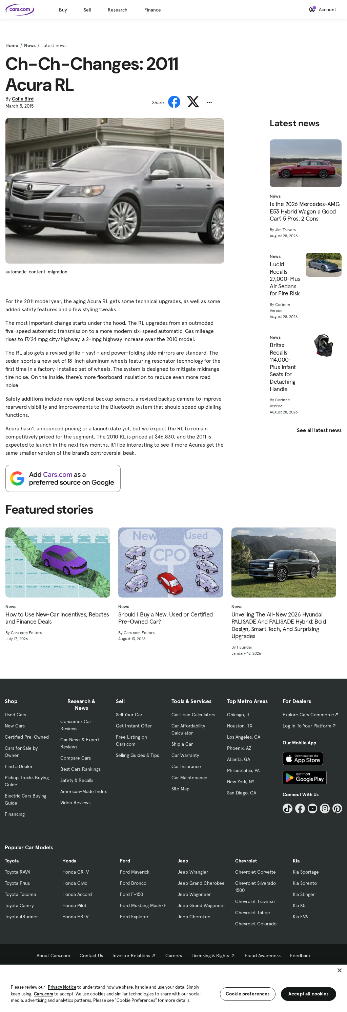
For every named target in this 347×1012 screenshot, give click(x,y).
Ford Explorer (134, 917)
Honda (69, 861)
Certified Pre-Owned (27, 737)
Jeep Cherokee (194, 917)
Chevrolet (246, 861)
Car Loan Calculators (193, 715)
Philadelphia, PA (243, 770)
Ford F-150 (131, 894)
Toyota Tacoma (20, 894)
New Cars (15, 726)
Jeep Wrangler (193, 872)
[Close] (339, 970)
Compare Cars (75, 758)
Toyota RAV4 (17, 872)
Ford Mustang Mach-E (143, 905)
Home (11, 45)
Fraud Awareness (263, 955)
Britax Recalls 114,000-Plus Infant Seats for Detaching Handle (283, 366)
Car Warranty (185, 755)
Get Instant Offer (134, 726)
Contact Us (91, 955)
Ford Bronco (133, 883)
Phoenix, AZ (239, 748)
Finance (152, 10)
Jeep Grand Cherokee (201, 883)
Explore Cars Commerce (308, 715)
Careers (173, 955)
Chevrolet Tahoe (252, 912)
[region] (173, 988)
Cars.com (43, 994)
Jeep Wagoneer (194, 894)
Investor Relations (131, 955)
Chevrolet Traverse (255, 901)
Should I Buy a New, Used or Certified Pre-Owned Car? (165, 618)
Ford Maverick (134, 872)
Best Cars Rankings (80, 769)
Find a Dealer (19, 766)
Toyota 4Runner (21, 917)
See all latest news (319, 430)
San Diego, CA (241, 793)
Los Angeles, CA (243, 737)
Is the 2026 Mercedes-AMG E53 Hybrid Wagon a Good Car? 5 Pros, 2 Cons (305, 211)
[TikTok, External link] (287, 808)
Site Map (180, 789)
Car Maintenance (189, 777)
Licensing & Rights (210, 955)
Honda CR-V (75, 872)
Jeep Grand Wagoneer (201, 905)
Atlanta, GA (238, 759)
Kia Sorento (305, 883)
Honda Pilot (74, 905)
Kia (296, 861)
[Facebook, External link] (300, 808)
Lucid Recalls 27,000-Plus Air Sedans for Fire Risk (285, 279)
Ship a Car (182, 744)
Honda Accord (77, 894)
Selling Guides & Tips (137, 755)
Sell (87, 10)
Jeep (183, 861)
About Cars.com (53, 955)
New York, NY (240, 782)
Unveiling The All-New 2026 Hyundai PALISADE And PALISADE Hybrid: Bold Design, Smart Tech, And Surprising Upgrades (278, 625)
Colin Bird (23, 99)
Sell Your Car (129, 715)
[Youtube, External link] (313, 808)
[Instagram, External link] (325, 808)
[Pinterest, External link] (337, 808)
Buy (63, 10)
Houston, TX (239, 726)
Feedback (300, 955)
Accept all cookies (308, 994)
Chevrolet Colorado (256, 924)
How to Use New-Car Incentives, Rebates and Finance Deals (57, 618)
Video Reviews (75, 803)
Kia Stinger (304, 894)
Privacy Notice (62, 987)
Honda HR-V (75, 917)
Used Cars (15, 715)
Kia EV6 (300, 917)
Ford (125, 861)
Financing (15, 814)
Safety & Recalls (76, 780)
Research (117, 10)
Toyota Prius (17, 883)
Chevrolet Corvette (255, 872)
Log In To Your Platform (307, 726)
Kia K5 (299, 905)
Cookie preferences (248, 994)
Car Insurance (186, 766)
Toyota (12, 861)
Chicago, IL (238, 715)
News (30, 45)
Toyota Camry (19, 905)
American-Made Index (83, 791)
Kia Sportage (306, 872)
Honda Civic (74, 883)
